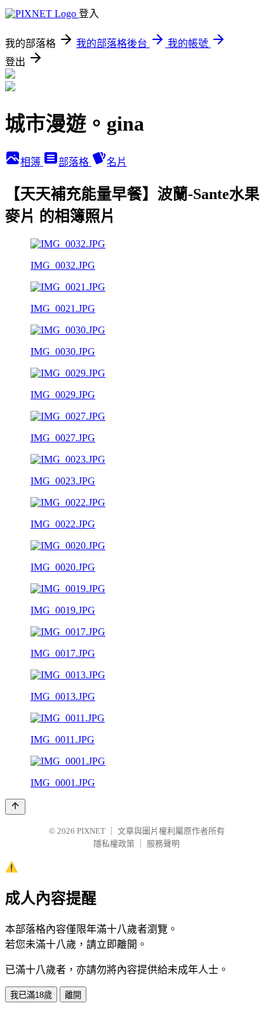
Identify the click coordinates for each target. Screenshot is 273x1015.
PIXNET (91, 831)
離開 (73, 995)
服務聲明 (163, 843)
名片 (117, 162)
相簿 (31, 162)
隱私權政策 (114, 843)
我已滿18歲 (31, 995)
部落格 (74, 162)
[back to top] (15, 807)
